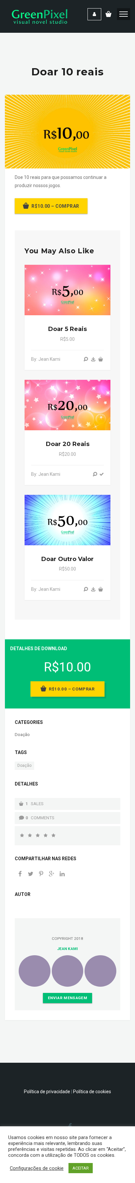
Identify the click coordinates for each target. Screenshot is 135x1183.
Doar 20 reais (67, 444)
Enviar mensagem (67, 998)
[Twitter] (30, 874)
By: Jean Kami (45, 359)
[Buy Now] (93, 359)
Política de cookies (92, 1091)
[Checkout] (101, 474)
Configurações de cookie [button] (37, 1168)
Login (94, 14)
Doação (22, 734)
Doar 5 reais (67, 329)
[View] (86, 359)
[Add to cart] (100, 359)
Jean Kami (67, 948)
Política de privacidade (47, 1091)
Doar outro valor (67, 559)
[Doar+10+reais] (51, 874)
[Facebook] (20, 874)
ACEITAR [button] (80, 1168)
